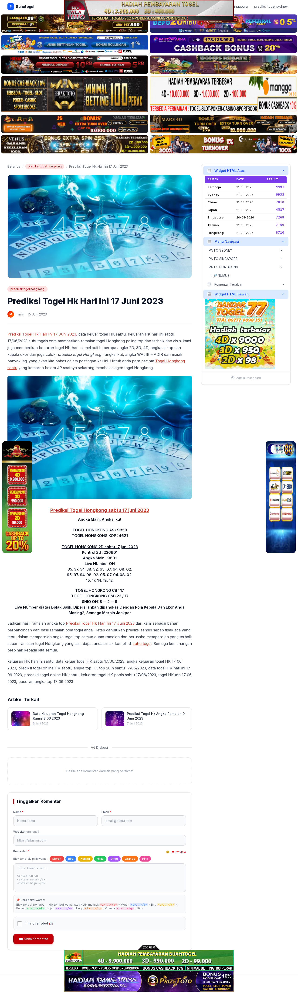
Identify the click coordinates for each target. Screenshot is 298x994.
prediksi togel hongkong (45, 166)
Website (26, 831)
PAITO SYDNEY (220, 250)
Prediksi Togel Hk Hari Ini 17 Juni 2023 (41, 334)
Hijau (100, 858)
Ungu (114, 858)
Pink (145, 858)
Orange (130, 858)
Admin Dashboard (248, 377)
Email (106, 812)
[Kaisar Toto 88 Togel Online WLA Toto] (17, 497)
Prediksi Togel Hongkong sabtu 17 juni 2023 (99, 510)
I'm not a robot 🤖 (39, 923)
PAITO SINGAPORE (223, 258)
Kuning (85, 858)
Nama (18, 812)
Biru (71, 858)
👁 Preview (178, 852)
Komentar (21, 851)
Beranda (13, 166)
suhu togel (142, 643)
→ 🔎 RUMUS (219, 275)
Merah (56, 858)
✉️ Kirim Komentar (33, 939)
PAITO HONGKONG (223, 267)
